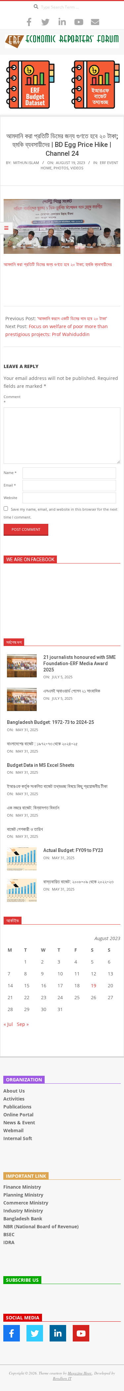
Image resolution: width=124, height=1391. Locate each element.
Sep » (23, 1024)
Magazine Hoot (80, 1373)
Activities (13, 1099)
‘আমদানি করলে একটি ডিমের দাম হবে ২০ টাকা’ (72, 318)
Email (10, 485)
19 (93, 985)
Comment (12, 399)
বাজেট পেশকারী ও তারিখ (25, 829)
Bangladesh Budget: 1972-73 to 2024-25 (50, 722)
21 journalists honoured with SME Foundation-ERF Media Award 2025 (79, 663)
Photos (61, 167)
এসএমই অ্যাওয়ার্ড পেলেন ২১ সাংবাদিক (71, 691)
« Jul (8, 1024)
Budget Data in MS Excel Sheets (40, 765)
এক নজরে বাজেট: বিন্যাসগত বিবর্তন (33, 807)
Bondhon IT (62, 1378)
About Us (14, 1091)
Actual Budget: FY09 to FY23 (73, 850)
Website (10, 497)
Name (10, 472)
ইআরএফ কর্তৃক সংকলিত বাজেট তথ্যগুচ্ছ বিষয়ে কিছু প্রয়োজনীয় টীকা (57, 786)
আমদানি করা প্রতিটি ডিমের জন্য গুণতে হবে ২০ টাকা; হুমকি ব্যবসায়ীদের (58, 264)
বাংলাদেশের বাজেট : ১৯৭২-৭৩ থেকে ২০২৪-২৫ (42, 743)
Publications (18, 1106)
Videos (76, 167)
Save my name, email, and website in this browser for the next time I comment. (60, 513)
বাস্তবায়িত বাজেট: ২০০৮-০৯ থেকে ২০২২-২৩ (78, 881)
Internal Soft (17, 1138)
